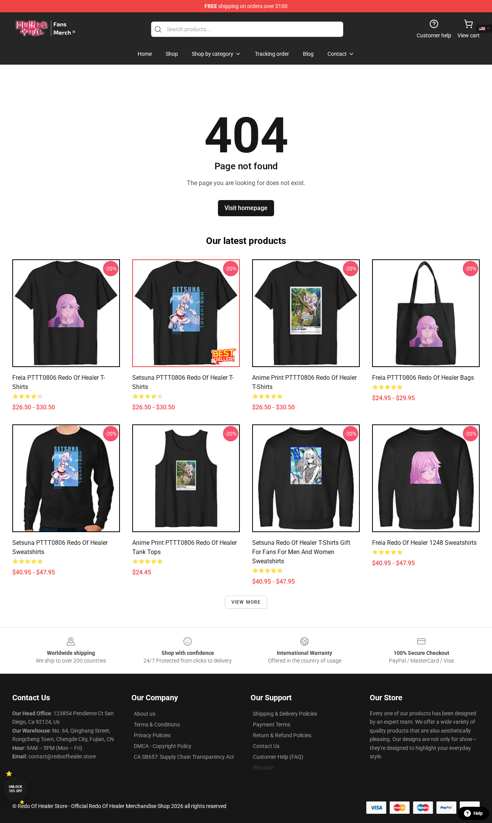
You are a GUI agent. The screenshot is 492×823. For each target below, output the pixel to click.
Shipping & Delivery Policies (285, 714)
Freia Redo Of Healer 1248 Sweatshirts (424, 542)
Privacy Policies (152, 735)
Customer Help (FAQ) (278, 757)
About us (144, 714)
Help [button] (478, 813)
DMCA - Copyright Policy (162, 746)
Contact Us (266, 746)
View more (246, 602)
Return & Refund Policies (282, 735)
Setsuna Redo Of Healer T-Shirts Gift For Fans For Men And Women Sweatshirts (301, 552)
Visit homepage (246, 208)
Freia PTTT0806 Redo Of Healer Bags (423, 377)
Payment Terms (271, 724)
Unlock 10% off (15, 789)
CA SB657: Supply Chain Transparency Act (184, 757)
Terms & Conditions (157, 724)
